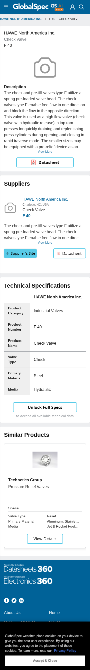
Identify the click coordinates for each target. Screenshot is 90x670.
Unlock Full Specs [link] (45, 407)
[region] (45, 646)
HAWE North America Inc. (45, 199)
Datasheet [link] (48, 162)
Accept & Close (45, 661)
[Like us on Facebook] (6, 601)
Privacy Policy (65, 651)
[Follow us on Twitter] (14, 601)
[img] (72, 7)
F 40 (26, 216)
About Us (12, 613)
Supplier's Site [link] (23, 253)
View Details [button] (45, 539)
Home (54, 613)
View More (45, 151)
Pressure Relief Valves (28, 487)
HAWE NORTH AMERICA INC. (21, 19)
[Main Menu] (6, 7)
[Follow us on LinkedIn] (21, 601)
